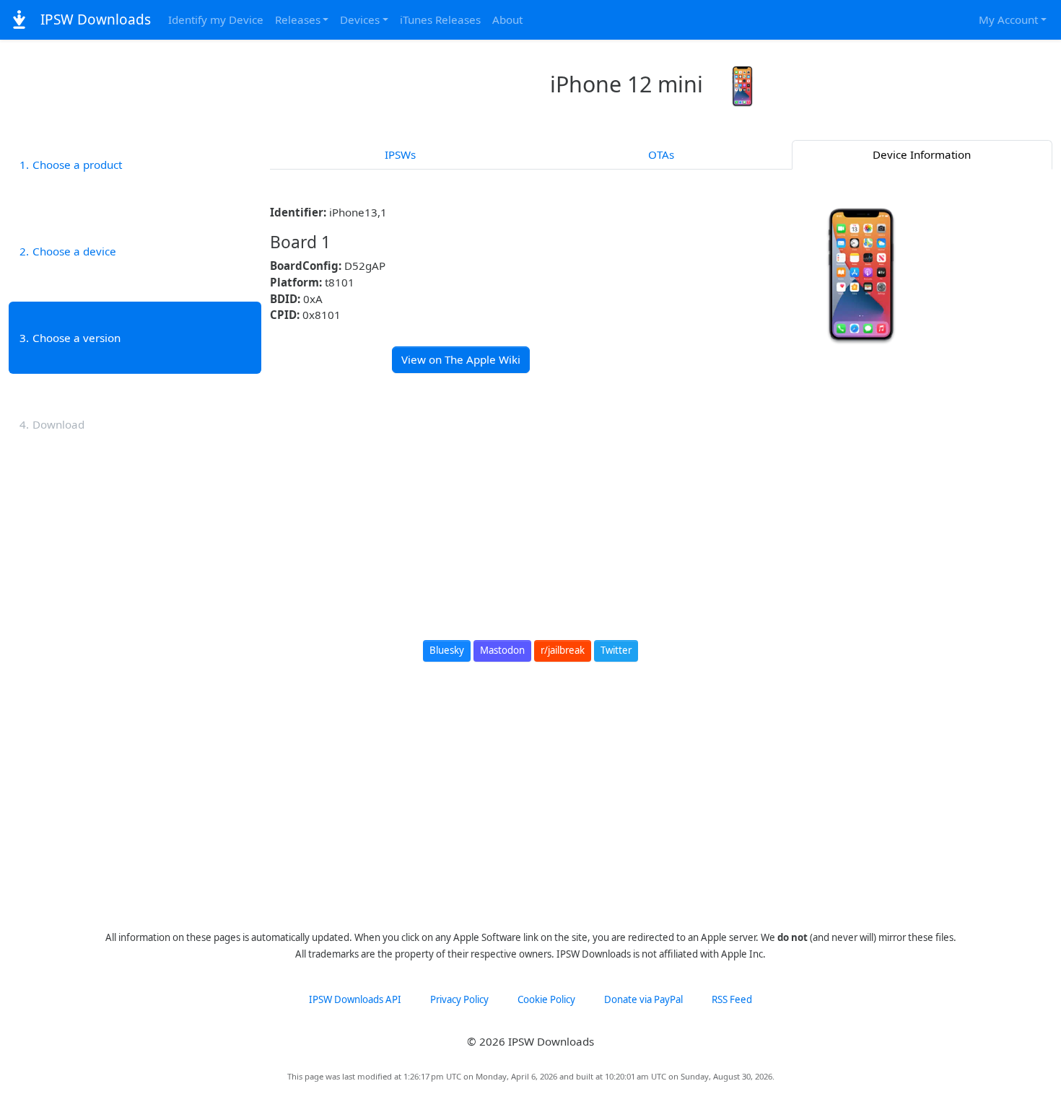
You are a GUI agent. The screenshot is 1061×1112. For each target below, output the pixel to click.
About (507, 19)
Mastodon (502, 650)
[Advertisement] (661, 492)
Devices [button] (360, 19)
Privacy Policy (459, 999)
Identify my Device (215, 19)
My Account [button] (1008, 19)
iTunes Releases (440, 19)
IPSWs (400, 154)
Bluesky (446, 650)
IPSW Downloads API (355, 999)
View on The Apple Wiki (460, 359)
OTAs (661, 154)
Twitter (616, 650)
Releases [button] (297, 19)
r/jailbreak (563, 650)
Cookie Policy (546, 999)
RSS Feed (732, 999)
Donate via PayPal (643, 999)
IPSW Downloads (94, 19)
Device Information (922, 154)
